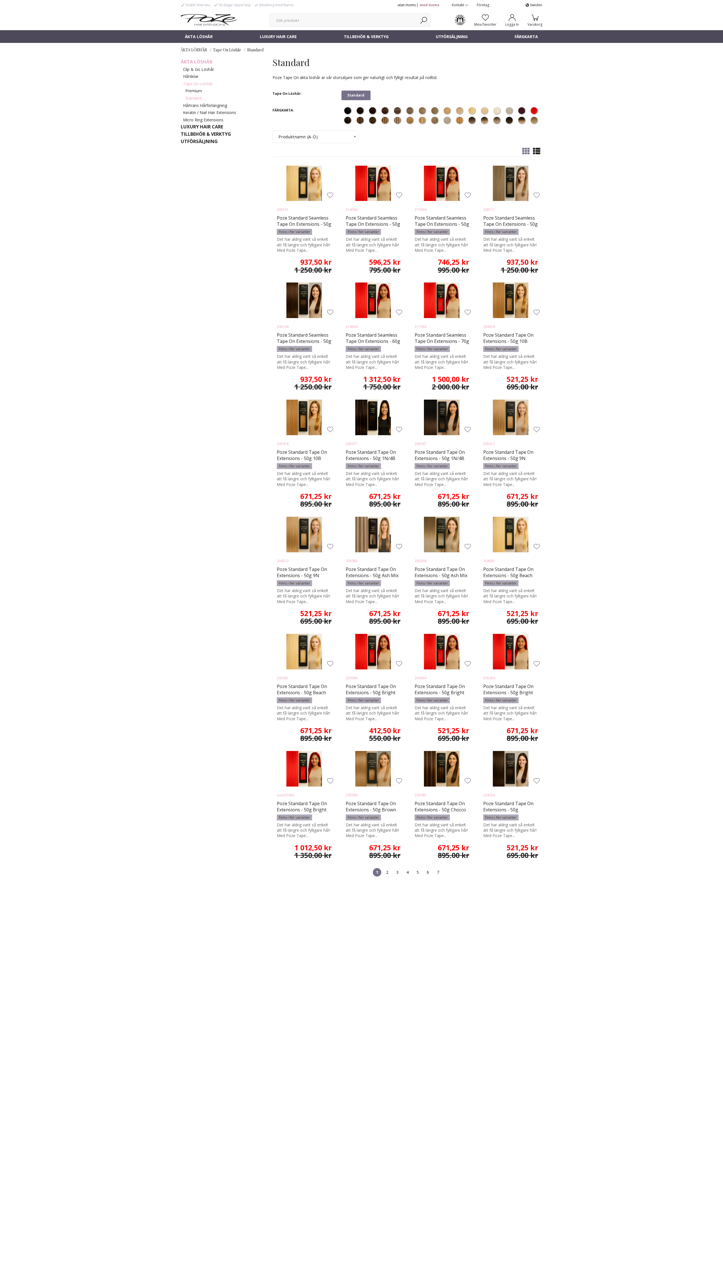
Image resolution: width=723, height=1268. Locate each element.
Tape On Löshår (227, 49)
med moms (429, 5)
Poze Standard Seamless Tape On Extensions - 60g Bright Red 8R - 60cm (373, 341)
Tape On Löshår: (287, 93)
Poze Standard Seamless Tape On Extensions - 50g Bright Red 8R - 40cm (373, 224)
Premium (193, 90)
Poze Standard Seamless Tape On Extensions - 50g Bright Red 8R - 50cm (442, 224)
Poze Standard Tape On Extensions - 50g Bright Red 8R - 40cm (440, 692)
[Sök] (424, 20)
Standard (255, 49)
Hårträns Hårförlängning (205, 105)
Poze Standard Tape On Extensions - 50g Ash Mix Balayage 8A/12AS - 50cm (441, 575)
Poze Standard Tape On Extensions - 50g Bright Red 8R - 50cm (508, 692)
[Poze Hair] (209, 19)
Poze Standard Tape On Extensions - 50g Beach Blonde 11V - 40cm (508, 575)
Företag (483, 5)
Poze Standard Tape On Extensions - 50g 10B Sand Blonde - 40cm (508, 341)
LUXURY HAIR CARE (278, 36)
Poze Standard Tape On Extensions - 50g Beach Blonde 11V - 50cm (302, 692)
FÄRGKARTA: (283, 110)
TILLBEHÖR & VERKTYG (366, 36)
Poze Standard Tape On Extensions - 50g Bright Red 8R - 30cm (371, 692)
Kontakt (458, 5)
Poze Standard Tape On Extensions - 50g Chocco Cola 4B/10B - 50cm (440, 809)
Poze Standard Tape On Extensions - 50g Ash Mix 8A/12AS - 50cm (372, 575)
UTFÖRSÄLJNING (452, 36)
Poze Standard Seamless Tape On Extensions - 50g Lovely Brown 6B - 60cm (304, 341)
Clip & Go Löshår (198, 69)
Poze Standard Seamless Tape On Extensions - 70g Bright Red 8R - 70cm (442, 341)
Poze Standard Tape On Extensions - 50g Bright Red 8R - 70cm (302, 809)
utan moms (407, 5)
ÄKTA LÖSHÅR (199, 36)
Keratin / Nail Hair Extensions (209, 112)
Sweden (535, 5)
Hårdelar (191, 76)
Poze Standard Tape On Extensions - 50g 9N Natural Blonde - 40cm (302, 575)
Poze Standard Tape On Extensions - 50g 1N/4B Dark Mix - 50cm (371, 458)
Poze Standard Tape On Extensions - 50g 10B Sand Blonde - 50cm (302, 458)
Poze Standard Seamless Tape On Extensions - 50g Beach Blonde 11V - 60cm (304, 224)
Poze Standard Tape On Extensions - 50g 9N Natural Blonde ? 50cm (508, 458)
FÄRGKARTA (526, 36)
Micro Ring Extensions (203, 119)
